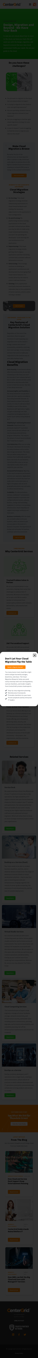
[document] (19, 679)
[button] (34, 655)
